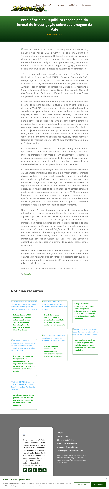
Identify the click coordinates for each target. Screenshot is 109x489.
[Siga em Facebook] (35, 470)
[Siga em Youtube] (40, 470)
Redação (27, 274)
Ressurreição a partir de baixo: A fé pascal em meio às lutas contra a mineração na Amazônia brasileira (85, 345)
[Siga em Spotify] (44, 470)
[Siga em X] (30, 470)
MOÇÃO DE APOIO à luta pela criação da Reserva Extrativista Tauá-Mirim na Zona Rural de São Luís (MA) (23, 400)
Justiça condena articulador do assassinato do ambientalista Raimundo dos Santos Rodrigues (54, 351)
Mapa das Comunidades (67, 447)
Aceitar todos (98, 485)
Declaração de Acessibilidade (70, 450)
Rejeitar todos (82, 485)
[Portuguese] (47, 13)
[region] (54, 482)
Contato (39, 11)
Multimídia (73, 5)
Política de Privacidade (67, 443)
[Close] (106, 478)
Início (38, 5)
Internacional (63, 436)
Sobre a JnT (47, 5)
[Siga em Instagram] (25, 470)
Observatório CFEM (65, 440)
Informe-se (60, 5)
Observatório (86, 5)
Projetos (60, 432)
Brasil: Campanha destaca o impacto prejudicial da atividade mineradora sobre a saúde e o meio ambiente (54, 320)
